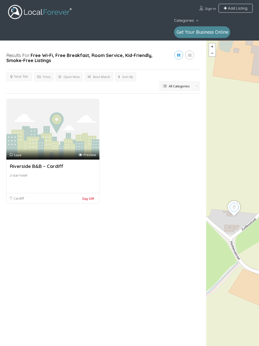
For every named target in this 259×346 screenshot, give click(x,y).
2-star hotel (18, 175)
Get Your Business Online (202, 32)
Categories (184, 20)
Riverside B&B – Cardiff (36, 166)
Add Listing (237, 8)
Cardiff (19, 198)
